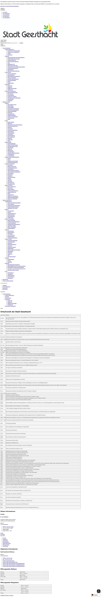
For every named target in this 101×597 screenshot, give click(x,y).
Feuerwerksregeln (11, 241)
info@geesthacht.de (8, 560)
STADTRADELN (10, 275)
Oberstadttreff (10, 251)
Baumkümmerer (10, 182)
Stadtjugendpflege (11, 220)
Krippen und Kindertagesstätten (14, 202)
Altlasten (9, 178)
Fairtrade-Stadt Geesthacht (13, 79)
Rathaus (7, 103)
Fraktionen (9, 127)
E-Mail (6, 529)
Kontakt (4, 538)
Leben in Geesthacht (7, 200)
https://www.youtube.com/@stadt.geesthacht (14, 566)
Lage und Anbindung (11, 73)
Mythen (9, 81)
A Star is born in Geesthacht (13, 52)
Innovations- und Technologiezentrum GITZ (16, 268)
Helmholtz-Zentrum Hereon (13, 270)
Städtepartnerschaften (12, 88)
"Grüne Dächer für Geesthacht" (13, 172)
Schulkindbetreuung (11, 213)
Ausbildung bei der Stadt (12, 161)
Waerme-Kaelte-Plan (11, 166)
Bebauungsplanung (11, 186)
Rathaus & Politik (6, 102)
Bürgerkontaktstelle (11, 143)
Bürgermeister (10, 106)
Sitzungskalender (11, 135)
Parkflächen (9, 176)
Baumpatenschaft (11, 184)
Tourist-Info (9, 245)
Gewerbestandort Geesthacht (13, 264)
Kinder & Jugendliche (9, 219)
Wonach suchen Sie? (4, 43)
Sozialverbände (10, 259)
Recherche (9, 138)
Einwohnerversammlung (12, 126)
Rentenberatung (10, 232)
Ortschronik (9, 85)
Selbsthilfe (9, 262)
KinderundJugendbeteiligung (13, 221)
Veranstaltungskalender (12, 240)
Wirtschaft (7, 263)
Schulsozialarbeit (11, 216)
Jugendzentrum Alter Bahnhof (13, 224)
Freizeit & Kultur (8, 239)
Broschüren (9, 54)
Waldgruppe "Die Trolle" (12, 208)
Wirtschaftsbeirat (10, 132)
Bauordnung (10, 188)
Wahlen (9, 141)
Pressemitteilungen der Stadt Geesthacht (15, 57)
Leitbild (9, 53)
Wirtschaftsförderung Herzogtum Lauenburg (16, 266)
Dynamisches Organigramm (13, 108)
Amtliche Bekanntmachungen (13, 58)
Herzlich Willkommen (9, 49)
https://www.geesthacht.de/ (10, 562)
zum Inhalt (5, 12)
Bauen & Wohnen (9, 185)
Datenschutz (5, 540)
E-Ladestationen (10, 155)
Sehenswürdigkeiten (11, 80)
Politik (8, 119)
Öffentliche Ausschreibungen (13, 71)
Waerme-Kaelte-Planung (12, 145)
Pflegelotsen (10, 233)
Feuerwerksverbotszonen (12, 68)
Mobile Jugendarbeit (11, 227)
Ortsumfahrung (10, 194)
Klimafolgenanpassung (12, 167)
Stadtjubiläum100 (11, 64)
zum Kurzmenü (6, 16)
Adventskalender (10, 75)
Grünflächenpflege (11, 177)
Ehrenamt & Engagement (10, 91)
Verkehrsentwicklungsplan (12, 197)
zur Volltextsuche (6, 17)
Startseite (5, 285)
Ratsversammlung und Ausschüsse (14, 124)
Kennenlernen (8, 72)
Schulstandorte (10, 211)
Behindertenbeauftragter (12, 92)
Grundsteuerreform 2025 (12, 146)
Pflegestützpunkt (10, 236)
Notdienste (9, 149)
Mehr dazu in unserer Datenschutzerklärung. (9, 6)
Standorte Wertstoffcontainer (13, 153)
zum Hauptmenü (6, 13)
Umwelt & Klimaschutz (9, 163)
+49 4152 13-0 (7, 558)
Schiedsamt (9, 100)
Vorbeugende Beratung (12, 237)
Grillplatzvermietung (11, 247)
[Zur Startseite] (30, 38)
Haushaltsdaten (10, 151)
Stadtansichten (10, 83)
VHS (8, 255)
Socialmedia (5, 546)
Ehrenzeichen (10, 93)
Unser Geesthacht (6, 48)
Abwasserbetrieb (10, 114)
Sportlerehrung (10, 272)
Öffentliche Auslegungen (12, 65)
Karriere (9, 158)
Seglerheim (9, 252)
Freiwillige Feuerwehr (11, 96)
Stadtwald (9, 180)
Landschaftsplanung (11, 192)
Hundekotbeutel (10, 154)
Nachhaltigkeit (10, 169)
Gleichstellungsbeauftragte (13, 110)
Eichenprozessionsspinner (13, 61)
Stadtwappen (10, 89)
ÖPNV (8, 193)
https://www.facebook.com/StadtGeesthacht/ (13, 563)
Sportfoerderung (10, 276)
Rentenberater (10, 99)
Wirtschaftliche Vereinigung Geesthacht (15, 267)
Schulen (9, 212)
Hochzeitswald (10, 173)
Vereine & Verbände (11, 77)
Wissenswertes (8, 142)
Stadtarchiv (9, 87)
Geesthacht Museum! (11, 244)
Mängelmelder (10, 147)
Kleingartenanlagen (11, 256)
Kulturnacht (9, 243)
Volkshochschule (11, 215)
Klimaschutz (10, 165)
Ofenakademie (10, 69)
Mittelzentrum (10, 150)
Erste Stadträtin (10, 107)
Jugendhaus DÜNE (11, 225)
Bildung (6, 209)
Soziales (7, 258)
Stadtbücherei (10, 217)
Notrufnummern (6, 544)
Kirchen (9, 260)
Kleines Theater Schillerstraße (13, 250)
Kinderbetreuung (8, 201)
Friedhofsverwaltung (11, 115)
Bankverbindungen (7, 543)
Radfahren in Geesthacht (12, 196)
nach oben (2, 534)
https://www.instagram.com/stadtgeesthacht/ (13, 564)
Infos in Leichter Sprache (8, 280)
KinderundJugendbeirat (12, 130)
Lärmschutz (9, 181)
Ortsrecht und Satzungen (12, 116)
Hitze (8, 63)
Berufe (8, 159)
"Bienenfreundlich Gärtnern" (13, 170)
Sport (6, 271)
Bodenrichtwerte (10, 189)
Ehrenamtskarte (10, 95)
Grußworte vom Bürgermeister (13, 50)
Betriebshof (9, 112)
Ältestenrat (9, 123)
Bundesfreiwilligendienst (12, 162)
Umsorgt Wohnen (11, 235)
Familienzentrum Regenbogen (13, 205)
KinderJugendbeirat (11, 223)
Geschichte (7, 84)
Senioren (7, 229)
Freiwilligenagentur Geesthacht (13, 98)
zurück (1, 533)
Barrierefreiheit (6, 542)
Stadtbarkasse (10, 248)
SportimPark (10, 274)
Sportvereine (10, 278)
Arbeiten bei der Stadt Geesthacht (12, 157)
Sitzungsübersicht (11, 137)
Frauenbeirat (10, 128)
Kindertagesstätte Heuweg (12, 206)
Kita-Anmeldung (10, 204)
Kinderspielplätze (11, 228)
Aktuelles (7, 56)
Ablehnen (2, 8)
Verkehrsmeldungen (11, 60)
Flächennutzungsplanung (12, 190)
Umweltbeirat (10, 134)
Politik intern (10, 139)
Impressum (5, 539)
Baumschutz (10, 174)
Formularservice (10, 118)
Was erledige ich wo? (11, 104)
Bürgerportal (5, 279)
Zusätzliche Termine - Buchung (6, 595)
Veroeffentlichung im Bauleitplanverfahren (16, 67)
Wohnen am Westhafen (12, 198)
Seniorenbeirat (10, 131)
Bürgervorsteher (10, 122)
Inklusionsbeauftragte (11, 111)
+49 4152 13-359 (8, 526)
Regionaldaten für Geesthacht (13, 76)
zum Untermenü (6, 15)
